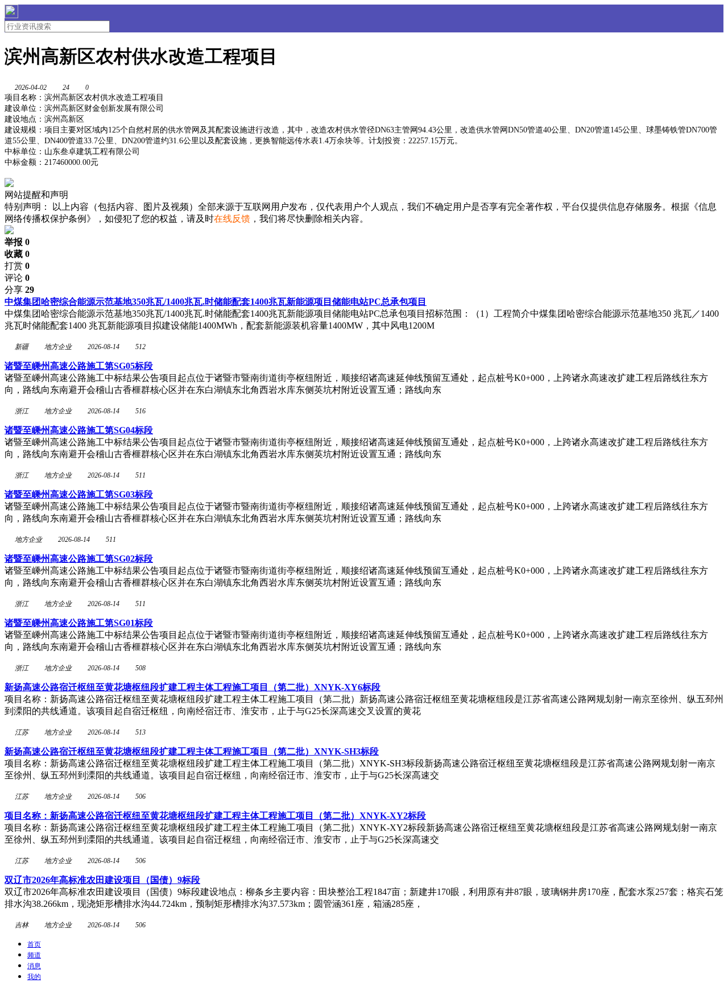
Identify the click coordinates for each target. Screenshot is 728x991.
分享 (19, 290)
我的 (34, 977)
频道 (34, 955)
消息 (34, 966)
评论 (17, 278)
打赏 (17, 266)
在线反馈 (232, 218)
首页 (34, 944)
